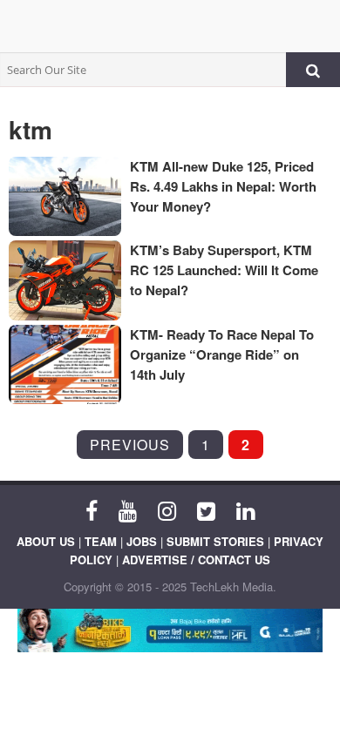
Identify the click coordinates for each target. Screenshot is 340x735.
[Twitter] (206, 509)
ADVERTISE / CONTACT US (196, 559)
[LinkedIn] (245, 509)
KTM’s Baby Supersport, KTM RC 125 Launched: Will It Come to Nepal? (224, 270)
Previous (130, 445)
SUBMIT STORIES (215, 541)
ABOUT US (46, 541)
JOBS (141, 541)
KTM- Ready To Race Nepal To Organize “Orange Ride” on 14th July (222, 354)
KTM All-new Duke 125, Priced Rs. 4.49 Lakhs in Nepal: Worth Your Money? (223, 186)
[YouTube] (128, 509)
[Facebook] (91, 509)
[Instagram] (167, 509)
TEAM (101, 541)
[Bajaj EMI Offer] (170, 630)
